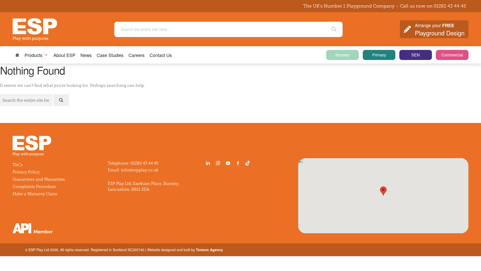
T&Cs (18, 165)
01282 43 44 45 (450, 6)
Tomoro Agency (209, 249)
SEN (415, 55)
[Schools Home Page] (17, 55)
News (86, 55)
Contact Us (161, 55)
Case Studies (110, 55)
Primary (379, 55)
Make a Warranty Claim (35, 194)
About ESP (64, 55)
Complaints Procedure (34, 186)
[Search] (333, 29)
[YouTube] (228, 163)
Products (33, 55)
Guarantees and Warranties (39, 179)
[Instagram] (218, 163)
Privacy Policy (26, 172)
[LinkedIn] (208, 163)
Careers (137, 55)
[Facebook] (238, 163)
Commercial (452, 55)
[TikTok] (249, 163)
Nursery (342, 55)
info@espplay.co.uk (139, 170)
